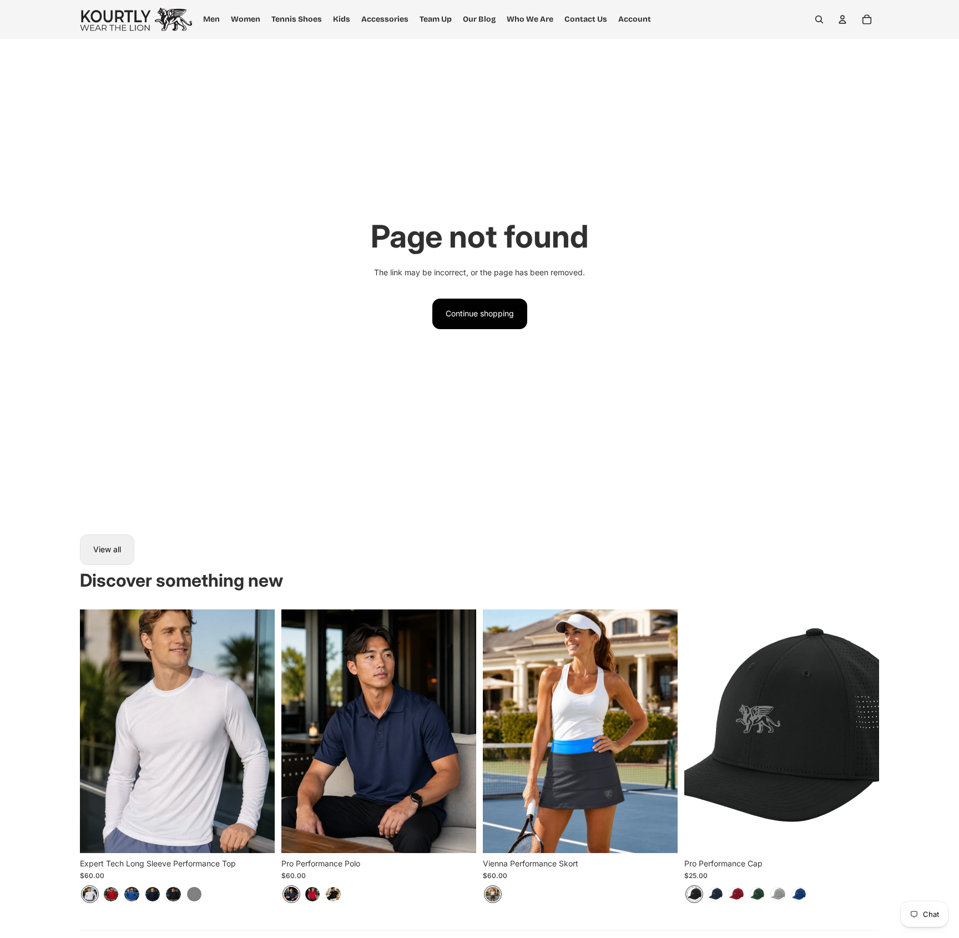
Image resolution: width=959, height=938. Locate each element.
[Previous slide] (96, 731)
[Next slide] (258, 731)
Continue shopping (480, 313)
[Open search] (819, 19)
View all (107, 549)
